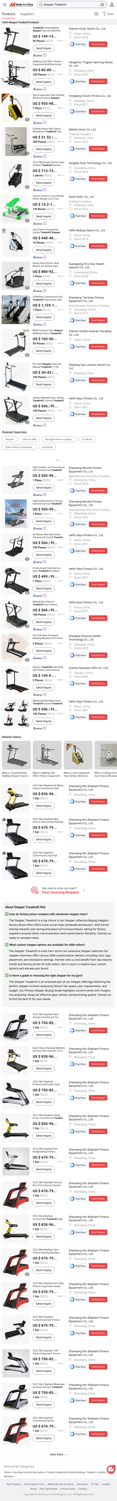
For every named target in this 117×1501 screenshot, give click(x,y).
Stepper (9, 439)
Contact (82, 1488)
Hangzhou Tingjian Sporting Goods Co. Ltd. (91, 64)
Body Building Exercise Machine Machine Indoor (47, 29)
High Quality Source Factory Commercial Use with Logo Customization (47, 502)
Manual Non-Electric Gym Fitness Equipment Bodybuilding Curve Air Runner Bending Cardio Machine (47, 603)
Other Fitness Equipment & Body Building (21, 447)
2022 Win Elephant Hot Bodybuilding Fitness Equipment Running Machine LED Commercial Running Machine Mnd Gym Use (48, 1150)
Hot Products (13, 1484)
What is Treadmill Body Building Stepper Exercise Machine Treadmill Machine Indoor (16, 774)
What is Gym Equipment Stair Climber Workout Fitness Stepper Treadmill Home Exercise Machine (77, 774)
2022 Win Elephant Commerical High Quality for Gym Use (47, 1217)
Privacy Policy (67, 1488)
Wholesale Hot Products (61, 1484)
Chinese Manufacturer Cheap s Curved (48, 399)
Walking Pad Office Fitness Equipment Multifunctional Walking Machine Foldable (47, 63)
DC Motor (87, 439)
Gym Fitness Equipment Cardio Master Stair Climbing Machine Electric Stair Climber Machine (49, 231)
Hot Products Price (34, 1484)
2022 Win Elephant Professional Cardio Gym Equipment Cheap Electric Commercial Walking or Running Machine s (48, 1083)
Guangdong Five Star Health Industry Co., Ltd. (86, 265)
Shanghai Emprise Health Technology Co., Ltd (85, 637)
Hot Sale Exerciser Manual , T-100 (47, 365)
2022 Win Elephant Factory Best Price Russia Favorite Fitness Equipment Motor (48, 1184)
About (33, 1488)
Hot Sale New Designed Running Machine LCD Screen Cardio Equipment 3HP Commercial (48, 637)
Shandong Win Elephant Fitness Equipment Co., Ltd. (89, 787)
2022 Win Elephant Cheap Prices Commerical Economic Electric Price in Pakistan (48, 1116)
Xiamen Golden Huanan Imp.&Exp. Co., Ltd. (90, 332)
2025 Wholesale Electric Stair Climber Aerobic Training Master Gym (48, 164)
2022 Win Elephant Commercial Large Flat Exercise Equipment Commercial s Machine (45, 854)
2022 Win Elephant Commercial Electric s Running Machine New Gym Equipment (48, 1419)
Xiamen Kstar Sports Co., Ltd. (87, 28)
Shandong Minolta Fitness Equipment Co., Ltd (85, 469)
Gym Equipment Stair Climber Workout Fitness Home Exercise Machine (48, 96)
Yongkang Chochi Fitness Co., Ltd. (90, 96)
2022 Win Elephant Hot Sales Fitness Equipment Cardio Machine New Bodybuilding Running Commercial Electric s (48, 1284)
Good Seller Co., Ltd (81, 197)
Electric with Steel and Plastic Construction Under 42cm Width (48, 668)
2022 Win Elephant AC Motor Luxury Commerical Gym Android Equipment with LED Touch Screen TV (49, 787)
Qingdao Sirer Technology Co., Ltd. (90, 163)
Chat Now (80, 44)
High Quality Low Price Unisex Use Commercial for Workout (49, 468)
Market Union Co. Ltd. (82, 129)
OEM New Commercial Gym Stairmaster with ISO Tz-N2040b (48, 298)
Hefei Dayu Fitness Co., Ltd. (86, 398)
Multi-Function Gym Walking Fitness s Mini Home (48, 332)
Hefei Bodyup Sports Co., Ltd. (87, 230)
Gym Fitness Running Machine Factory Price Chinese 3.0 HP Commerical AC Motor (49, 1049)
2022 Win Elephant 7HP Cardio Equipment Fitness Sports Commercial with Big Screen (49, 1352)
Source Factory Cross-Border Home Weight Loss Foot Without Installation (49, 197)
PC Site (95, 1484)
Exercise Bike (29, 439)
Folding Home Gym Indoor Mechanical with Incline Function (47, 130)
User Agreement (48, 1488)
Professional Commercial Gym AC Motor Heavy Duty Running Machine (48, 569)
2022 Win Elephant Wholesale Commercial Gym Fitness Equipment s (49, 1385)
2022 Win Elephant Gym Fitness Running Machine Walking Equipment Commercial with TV (47, 1251)
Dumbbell (47, 447)
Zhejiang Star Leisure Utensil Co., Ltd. (90, 366)
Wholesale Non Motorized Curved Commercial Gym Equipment (48, 702)
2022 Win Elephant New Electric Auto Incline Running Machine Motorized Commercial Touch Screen (48, 820)
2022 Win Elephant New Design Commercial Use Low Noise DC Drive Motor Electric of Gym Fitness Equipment (49, 1016)
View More (57, 1454)
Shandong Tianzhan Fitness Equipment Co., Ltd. (86, 299)
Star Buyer (82, 1484)
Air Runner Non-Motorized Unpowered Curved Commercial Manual (48, 536)
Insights (106, 1484)
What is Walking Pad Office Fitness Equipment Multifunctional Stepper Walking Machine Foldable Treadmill (47, 774)
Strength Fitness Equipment (60, 439)
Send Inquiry (44, 48)
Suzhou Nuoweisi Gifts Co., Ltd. (88, 668)
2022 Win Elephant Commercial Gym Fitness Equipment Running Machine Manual (48, 1318)
